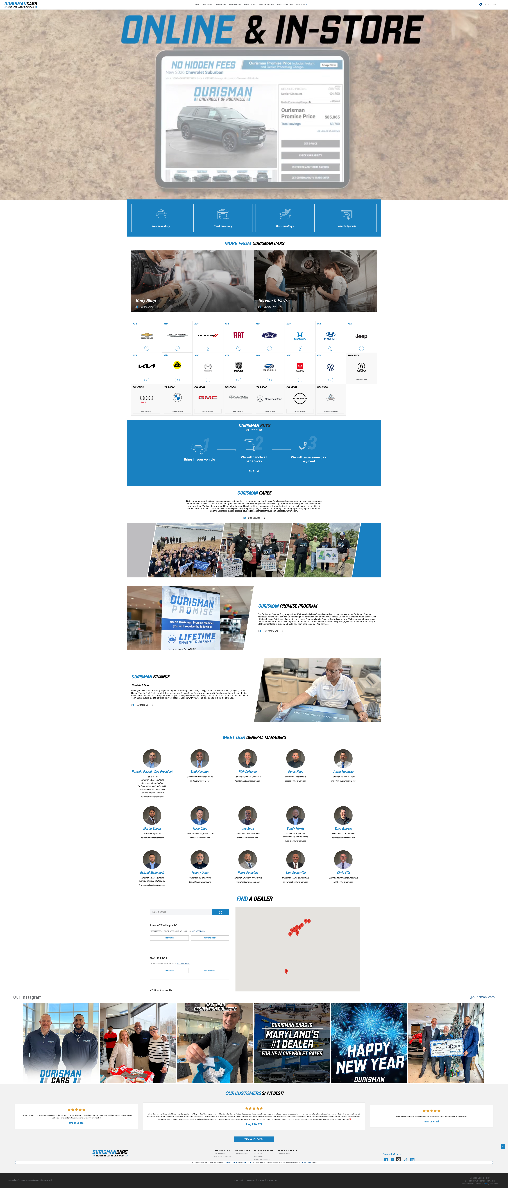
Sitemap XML (272, 1180)
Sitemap (261, 1180)
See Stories (254, 518)
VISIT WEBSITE (169, 938)
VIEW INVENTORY (210, 938)
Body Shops (250, 5)
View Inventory (361, 380)
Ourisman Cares (285, 5)
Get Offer (254, 471)
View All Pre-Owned (330, 411)
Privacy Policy (239, 1180)
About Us (300, 5)
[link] (61, 1043)
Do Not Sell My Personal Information (480, 1181)
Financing (221, 5)
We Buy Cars (235, 5)
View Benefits (270, 631)
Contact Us (142, 705)
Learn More (147, 306)
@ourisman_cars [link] (482, 997)
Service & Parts (266, 5)
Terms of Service (232, 1162)
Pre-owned (208, 5)
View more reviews (254, 1139)
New (197, 5)
